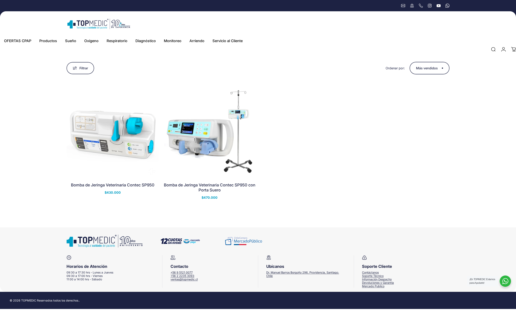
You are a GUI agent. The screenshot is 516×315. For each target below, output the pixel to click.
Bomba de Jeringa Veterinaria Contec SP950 (112, 185)
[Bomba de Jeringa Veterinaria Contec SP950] (113, 132)
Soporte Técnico (373, 276)
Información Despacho (377, 279)
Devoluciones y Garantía (378, 282)
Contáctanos (370, 272)
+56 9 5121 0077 (182, 272)
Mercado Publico (373, 286)
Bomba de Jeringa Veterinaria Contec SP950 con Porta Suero (209, 187)
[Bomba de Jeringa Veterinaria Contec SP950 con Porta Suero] (209, 132)
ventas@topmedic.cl (184, 279)
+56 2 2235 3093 (182, 276)
